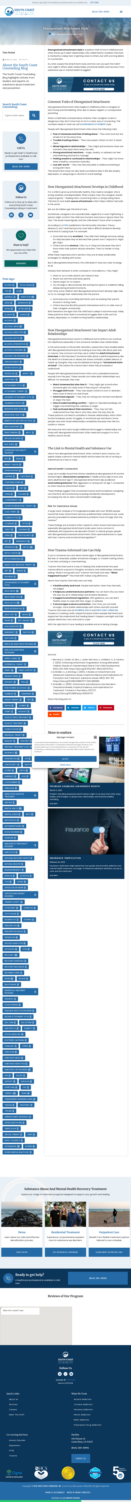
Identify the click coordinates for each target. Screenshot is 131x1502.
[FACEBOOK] (11, 215)
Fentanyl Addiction (83, 1409)
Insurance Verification (65, 858)
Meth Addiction (81, 1420)
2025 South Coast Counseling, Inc (47, 1486)
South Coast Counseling (107, 610)
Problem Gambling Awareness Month (75, 786)
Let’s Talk (94, 2)
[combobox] (15, 115)
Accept (65, 758)
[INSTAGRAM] (21, 215)
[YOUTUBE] (30, 215)
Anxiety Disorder (17, 1440)
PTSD (11, 1450)
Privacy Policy (65, 764)
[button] (95, 737)
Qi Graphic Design (71, 1498)
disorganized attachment (94, 124)
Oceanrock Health (83, 610)
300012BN (71, 1380)
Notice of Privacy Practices (78, 1492)
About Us (13, 1399)
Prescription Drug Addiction (88, 1425)
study (66, 225)
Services (13, 1404)
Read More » (54, 803)
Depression (14, 1445)
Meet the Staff (16, 1414)
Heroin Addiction (82, 1414)
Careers (13, 1409)
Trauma (13, 1455)
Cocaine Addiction (83, 1404)
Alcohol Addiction (83, 1399)
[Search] (34, 115)
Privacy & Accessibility (55, 1492)
